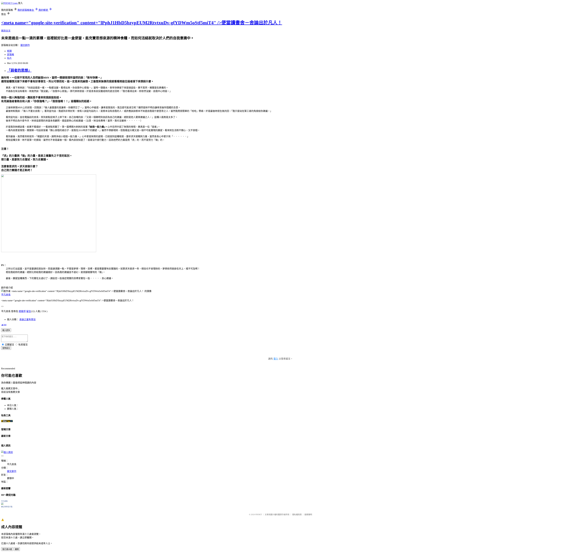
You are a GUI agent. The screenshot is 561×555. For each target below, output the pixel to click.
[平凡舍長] (2, 504)
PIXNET (258, 514)
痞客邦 (22, 311)
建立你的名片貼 (6, 507)
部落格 (10, 54)
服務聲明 (308, 514)
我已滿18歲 (7, 549)
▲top (3, 324)
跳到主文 (6, 30)
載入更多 (6, 330)
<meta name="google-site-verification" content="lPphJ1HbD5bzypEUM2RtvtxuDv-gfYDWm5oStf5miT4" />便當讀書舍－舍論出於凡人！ (141, 22)
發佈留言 (6, 348)
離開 (17, 549)
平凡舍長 (6, 294)
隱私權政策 (297, 514)
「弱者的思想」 (19, 70)
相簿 (9, 51)
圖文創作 (25, 45)
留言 (28, 311)
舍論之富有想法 (27, 319)
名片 (9, 58)
